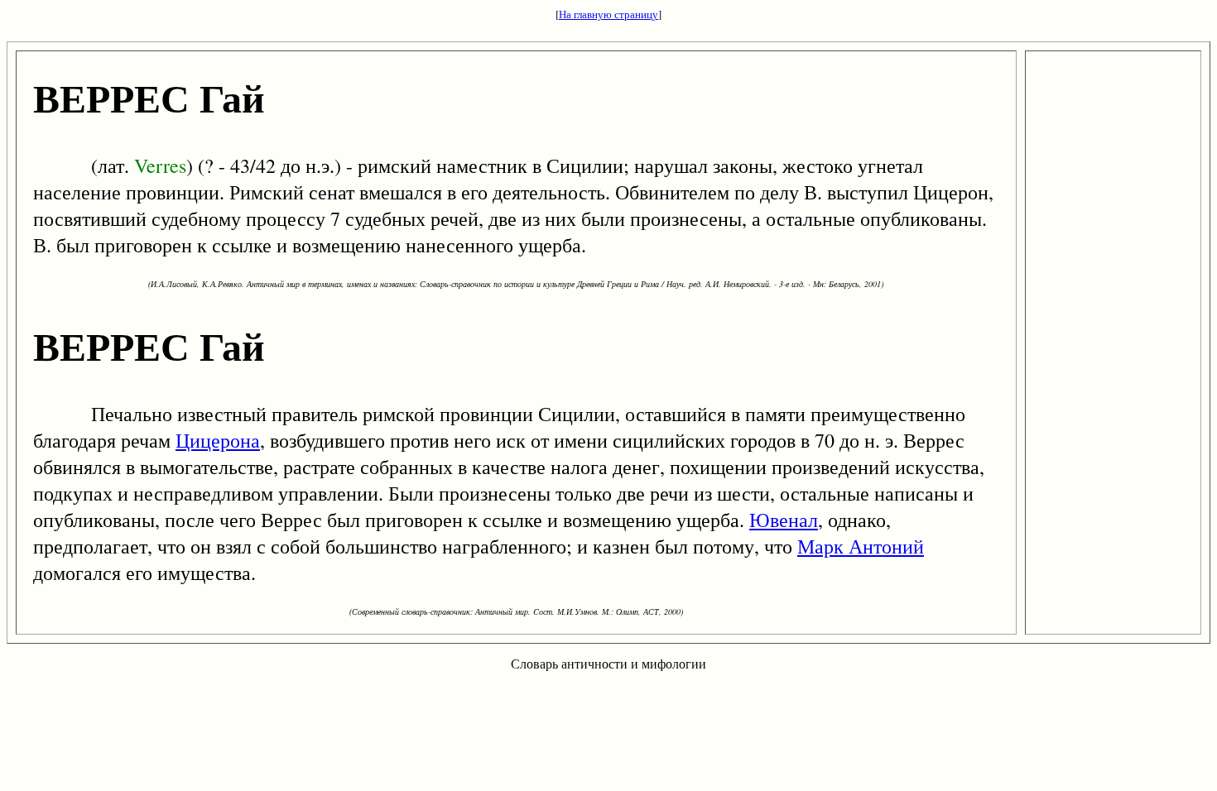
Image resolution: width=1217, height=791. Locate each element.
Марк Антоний (860, 546)
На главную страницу (608, 14)
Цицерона (218, 440)
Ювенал (783, 519)
